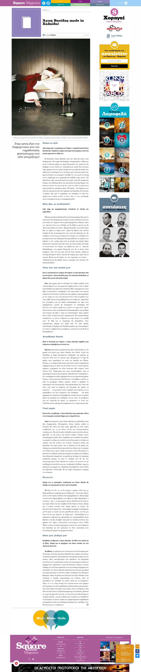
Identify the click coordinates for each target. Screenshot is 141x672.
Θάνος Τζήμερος (107, 231)
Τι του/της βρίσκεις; (114, 655)
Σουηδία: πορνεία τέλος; (122, 181)
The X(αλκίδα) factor (104, 655)
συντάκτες (114, 207)
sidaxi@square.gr (60, 644)
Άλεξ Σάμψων (122, 231)
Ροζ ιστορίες (106, 161)
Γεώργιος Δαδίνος (122, 246)
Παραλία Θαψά (106, 166)
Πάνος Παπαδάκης (122, 216)
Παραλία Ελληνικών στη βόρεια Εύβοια (121, 151)
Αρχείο (45, 10)
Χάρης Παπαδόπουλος (107, 246)
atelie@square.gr (60, 657)
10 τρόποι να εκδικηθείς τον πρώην (122, 136)
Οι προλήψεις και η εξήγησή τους (107, 181)
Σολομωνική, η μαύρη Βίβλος (107, 121)
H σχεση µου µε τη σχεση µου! (115, 646)
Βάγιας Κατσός (107, 216)
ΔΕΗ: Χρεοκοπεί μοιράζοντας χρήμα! (122, 121)
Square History (80, 660)
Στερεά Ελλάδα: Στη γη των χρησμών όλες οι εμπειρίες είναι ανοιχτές (105, 646)
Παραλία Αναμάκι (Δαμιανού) (122, 166)
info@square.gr (61, 651)
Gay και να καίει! (107, 136)
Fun (49, 10)
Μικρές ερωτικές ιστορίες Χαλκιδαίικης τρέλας (107, 152)
